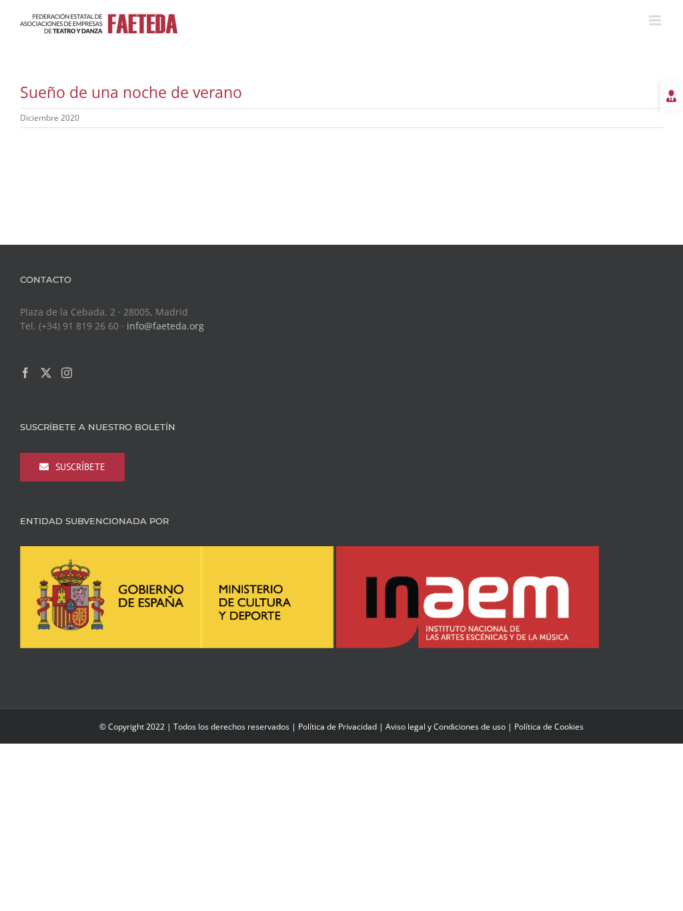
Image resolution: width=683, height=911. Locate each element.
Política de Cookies (549, 726)
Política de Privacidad (337, 726)
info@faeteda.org (165, 325)
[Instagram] (66, 372)
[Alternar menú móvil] (656, 20)
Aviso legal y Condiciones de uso (446, 726)
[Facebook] (25, 372)
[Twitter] (46, 372)
